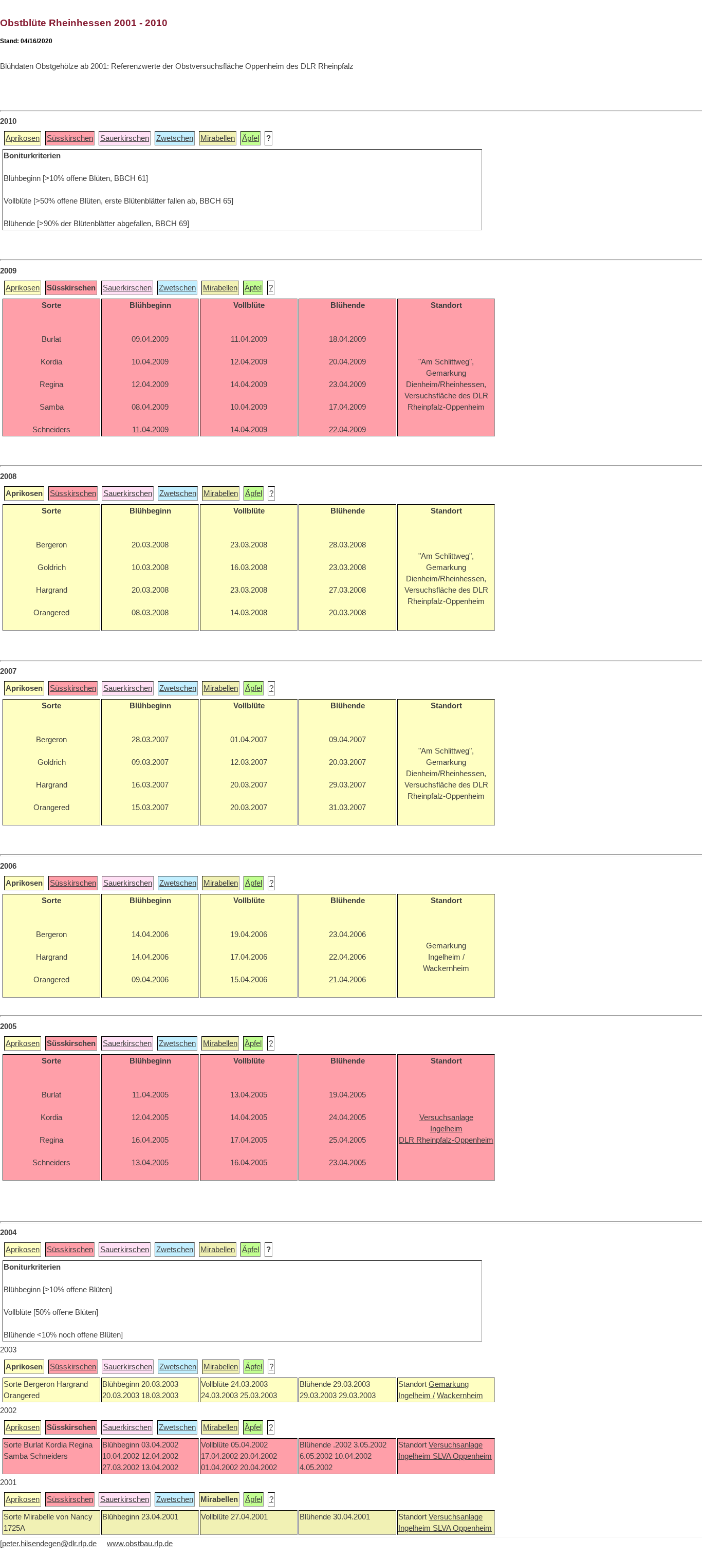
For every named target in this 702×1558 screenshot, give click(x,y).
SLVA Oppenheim (462, 1456)
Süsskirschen (70, 138)
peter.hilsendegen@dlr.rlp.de (49, 1543)
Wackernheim (460, 1395)
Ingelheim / (416, 1395)
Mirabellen (217, 138)
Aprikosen (23, 138)
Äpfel (250, 138)
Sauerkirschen (124, 138)
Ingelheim (415, 1456)
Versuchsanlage (456, 1445)
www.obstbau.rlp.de (140, 1543)
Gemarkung (449, 1384)
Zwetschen (174, 138)
